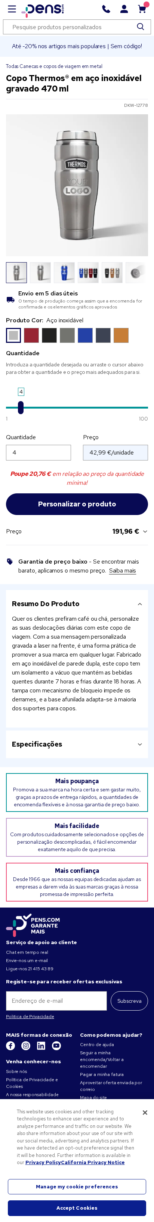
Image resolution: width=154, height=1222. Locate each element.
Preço (91, 437)
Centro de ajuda (97, 1045)
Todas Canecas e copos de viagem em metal (54, 66)
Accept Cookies (77, 1208)
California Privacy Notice (93, 1162)
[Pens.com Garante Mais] (33, 924)
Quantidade (21, 437)
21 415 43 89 (40, 969)
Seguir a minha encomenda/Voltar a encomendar (101, 1059)
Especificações (37, 744)
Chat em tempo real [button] (27, 952)
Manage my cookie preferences (77, 1187)
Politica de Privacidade (30, 1017)
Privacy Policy (43, 1162)
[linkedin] (42, 1049)
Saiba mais (122, 570)
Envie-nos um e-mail (27, 961)
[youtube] (56, 1049)
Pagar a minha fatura (102, 1074)
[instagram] (26, 1049)
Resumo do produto (46, 603)
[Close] (145, 1112)
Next (137, 272)
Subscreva (129, 1001)
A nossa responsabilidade (32, 1095)
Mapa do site (93, 1098)
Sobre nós (16, 1071)
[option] (13, 335)
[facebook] (11, 1049)
